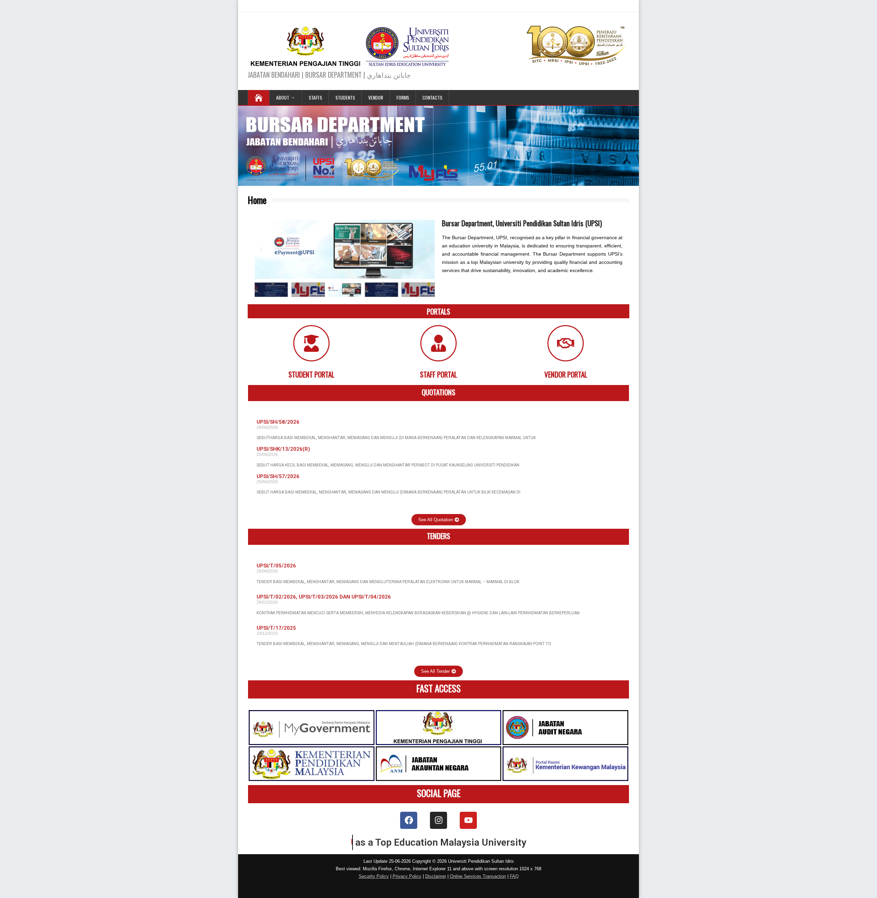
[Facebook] (408, 820)
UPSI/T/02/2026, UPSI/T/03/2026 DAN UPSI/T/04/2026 (324, 597)
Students (345, 97)
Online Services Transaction (478, 876)
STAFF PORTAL (438, 374)
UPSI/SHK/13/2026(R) (283, 449)
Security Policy (374, 876)
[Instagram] (438, 820)
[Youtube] (468, 820)
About (282, 97)
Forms (402, 97)
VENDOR (375, 97)
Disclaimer (435, 876)
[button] (261, 249)
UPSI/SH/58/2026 (278, 422)
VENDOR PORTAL (565, 374)
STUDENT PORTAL (311, 374)
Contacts (432, 97)
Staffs (315, 97)
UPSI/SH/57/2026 (278, 476)
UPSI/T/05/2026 (276, 566)
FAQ (514, 876)
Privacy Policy (407, 876)
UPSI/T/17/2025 (276, 628)
